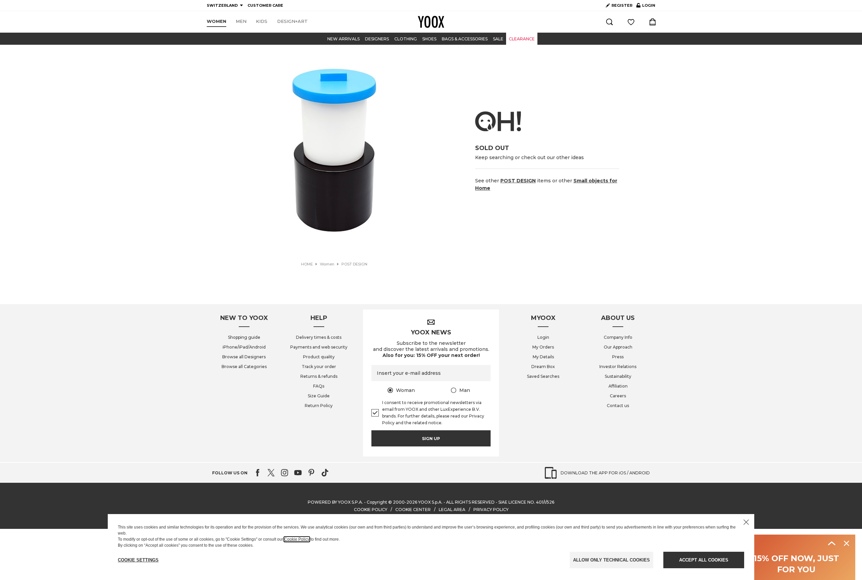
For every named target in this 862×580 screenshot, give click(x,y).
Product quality (319, 356)
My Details (543, 356)
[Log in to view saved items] (631, 22)
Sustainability (618, 376)
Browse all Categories (244, 366)
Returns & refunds (318, 376)
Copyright (377, 502)
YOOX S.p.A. (430, 502)
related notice (426, 422)
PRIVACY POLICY (490, 509)
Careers (618, 395)
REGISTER (621, 5)
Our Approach (618, 347)
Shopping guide (244, 337)
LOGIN (645, 6)
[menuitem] (216, 21)
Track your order (319, 366)
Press (618, 356)
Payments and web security (318, 347)
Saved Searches (543, 376)
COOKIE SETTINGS (138, 560)
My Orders (543, 347)
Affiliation (618, 386)
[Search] (609, 22)
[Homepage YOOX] (431, 22)
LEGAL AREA (452, 509)
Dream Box (543, 366)
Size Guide (319, 395)
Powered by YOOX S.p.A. (335, 502)
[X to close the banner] (746, 522)
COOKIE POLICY (370, 509)
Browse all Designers (244, 356)
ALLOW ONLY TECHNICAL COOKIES (611, 560)
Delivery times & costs (318, 337)
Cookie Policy (296, 539)
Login (543, 337)
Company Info (618, 337)
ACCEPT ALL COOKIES (703, 560)
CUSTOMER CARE (265, 5)
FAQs (318, 386)
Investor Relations (617, 366)
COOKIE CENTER (413, 509)
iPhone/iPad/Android (244, 347)
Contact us (618, 405)
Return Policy (319, 405)
